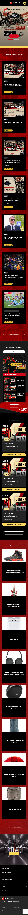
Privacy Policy (17, 907)
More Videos (14, 405)
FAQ (2, 910)
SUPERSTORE (5, 890)
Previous (1, 24)
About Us (4, 904)
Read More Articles (14, 334)
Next (27, 24)
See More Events (14, 532)
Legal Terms (4, 907)
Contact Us (16, 904)
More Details (14, 36)
